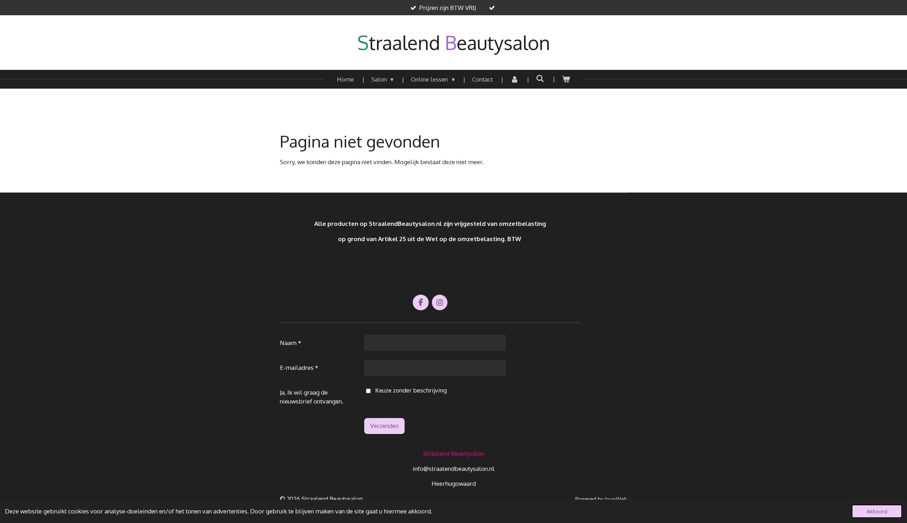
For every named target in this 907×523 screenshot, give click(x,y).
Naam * (290, 342)
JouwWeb (616, 499)
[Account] (514, 79)
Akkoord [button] (877, 511)
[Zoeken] (540, 78)
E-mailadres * (299, 367)
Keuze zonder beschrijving (411, 390)
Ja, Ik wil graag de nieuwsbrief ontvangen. (311, 397)
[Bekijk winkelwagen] (566, 79)
